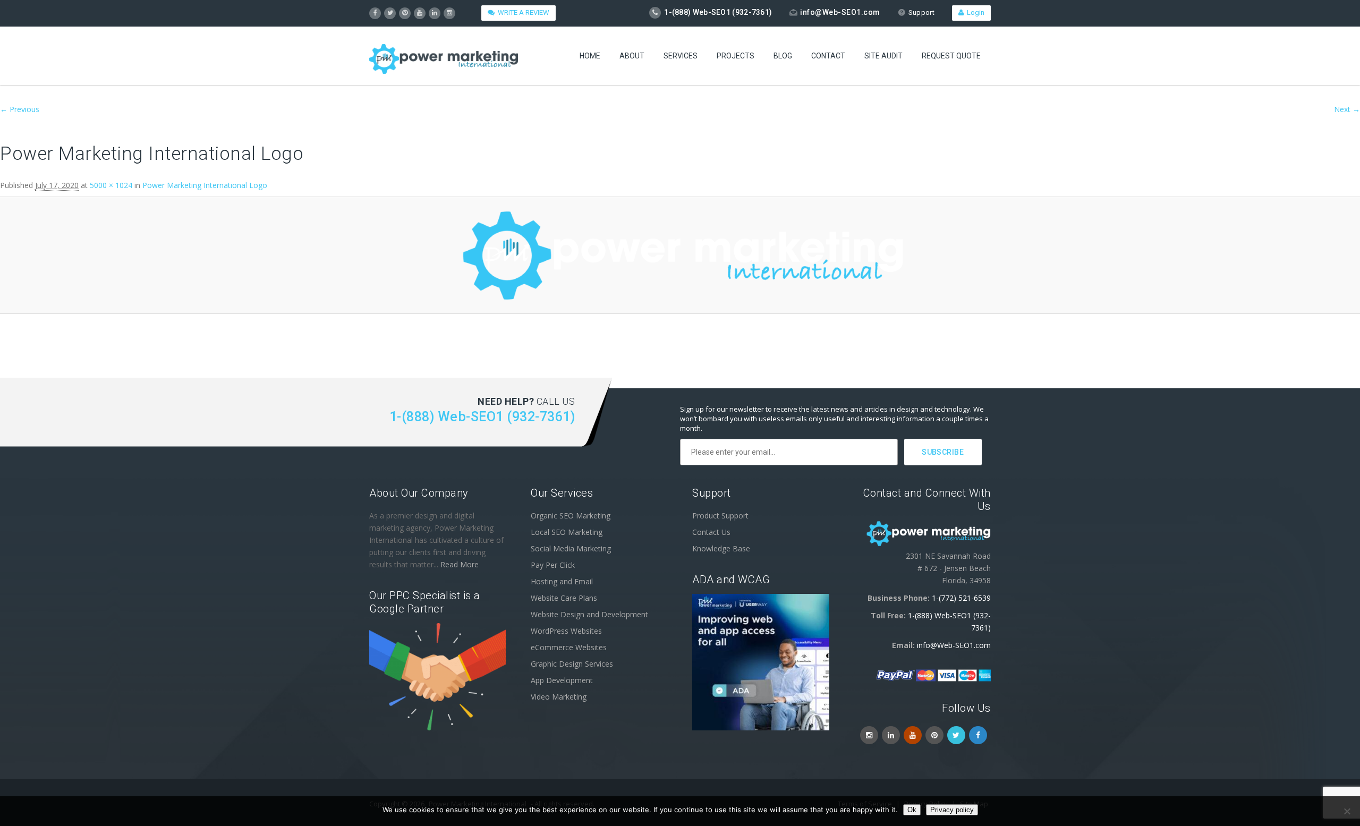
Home (590, 56)
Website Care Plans (564, 598)
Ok (911, 810)
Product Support (720, 515)
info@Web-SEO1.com (840, 12)
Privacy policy (952, 810)
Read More (459, 564)
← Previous (19, 109)
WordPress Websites (566, 631)
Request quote (951, 56)
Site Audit (883, 56)
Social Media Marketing (571, 548)
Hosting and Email (562, 581)
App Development (562, 680)
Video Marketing (558, 697)
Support (921, 12)
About (631, 56)
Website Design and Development (589, 614)
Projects (735, 56)
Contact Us (711, 532)
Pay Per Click (553, 565)
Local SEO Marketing (566, 532)
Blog (783, 56)
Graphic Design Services (572, 664)
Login (974, 12)
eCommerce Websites (569, 647)
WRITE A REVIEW (522, 12)
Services (681, 56)
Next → (1347, 109)
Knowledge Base (721, 548)
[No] (1346, 811)
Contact (828, 56)
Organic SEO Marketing (570, 515)
